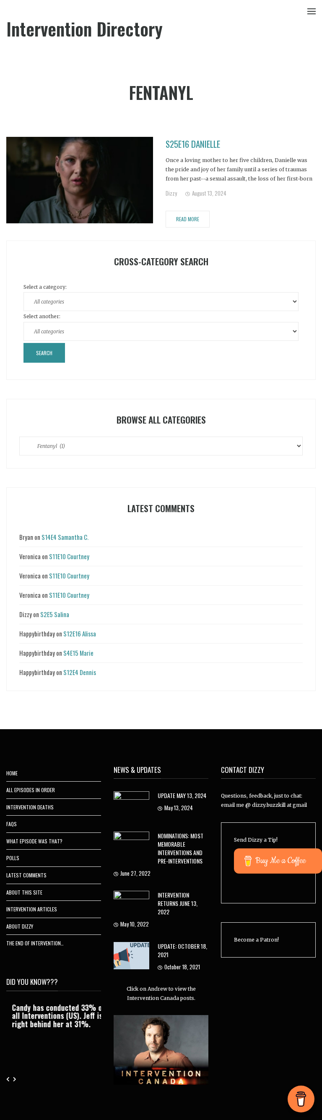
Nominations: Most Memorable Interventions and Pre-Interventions (180, 848)
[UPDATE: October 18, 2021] (131, 955)
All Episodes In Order (30, 789)
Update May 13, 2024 (182, 795)
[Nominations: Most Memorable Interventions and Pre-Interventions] (131, 845)
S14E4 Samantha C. (65, 537)
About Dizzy (19, 926)
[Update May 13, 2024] (131, 804)
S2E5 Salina (54, 614)
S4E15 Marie (78, 652)
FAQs (11, 823)
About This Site (24, 892)
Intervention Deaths (30, 807)
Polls (12, 857)
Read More (187, 218)
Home (12, 773)
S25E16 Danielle (193, 143)
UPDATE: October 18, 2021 (182, 950)
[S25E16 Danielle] (79, 180)
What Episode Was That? (34, 841)
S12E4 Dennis (79, 672)
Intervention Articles (31, 909)
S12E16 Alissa (79, 633)
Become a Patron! (256, 940)
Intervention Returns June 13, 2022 (177, 903)
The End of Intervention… (35, 943)
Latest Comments (26, 875)
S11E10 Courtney (69, 556)
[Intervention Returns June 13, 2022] (131, 904)
